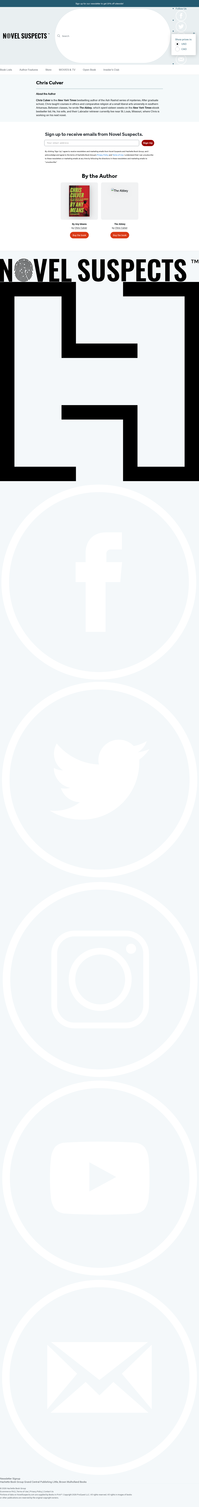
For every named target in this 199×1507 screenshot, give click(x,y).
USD (184, 44)
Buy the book (79, 235)
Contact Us (48, 1491)
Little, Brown (59, 1482)
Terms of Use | (23, 1491)
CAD (184, 49)
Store (48, 69)
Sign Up (148, 142)
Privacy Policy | (37, 1491)
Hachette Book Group (12, 1482)
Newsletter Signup (10, 1478)
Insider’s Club (111, 69)
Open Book (89, 69)
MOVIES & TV (67, 69)
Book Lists (6, 69)
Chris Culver (81, 227)
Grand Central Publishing (38, 1482)
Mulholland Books (77, 1482)
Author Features (28, 69)
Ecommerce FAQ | (8, 1491)
